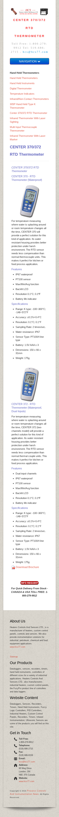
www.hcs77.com (17, 647)
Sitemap (14, 656)
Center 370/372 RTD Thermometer (28, 113)
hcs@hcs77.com (35, 51)
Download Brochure (27, 567)
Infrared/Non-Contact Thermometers (29, 99)
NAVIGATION (28, 61)
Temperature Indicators (22, 93)
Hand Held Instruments (22, 83)
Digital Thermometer (21, 88)
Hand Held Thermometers (24, 78)
